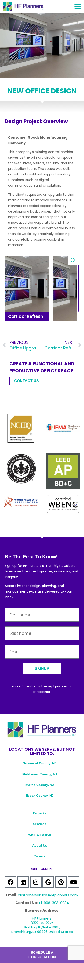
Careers (40, 856)
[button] (77, 6)
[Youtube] (73, 882)
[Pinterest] (61, 882)
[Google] (48, 882)
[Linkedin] (23, 882)
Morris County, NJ (39, 785)
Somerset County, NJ (39, 763)
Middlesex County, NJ (39, 774)
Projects (39, 813)
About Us (39, 845)
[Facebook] (10, 882)
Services (39, 824)
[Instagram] (36, 882)
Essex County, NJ (40, 795)
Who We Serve (39, 835)
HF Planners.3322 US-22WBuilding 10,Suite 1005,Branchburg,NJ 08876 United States (42, 925)
